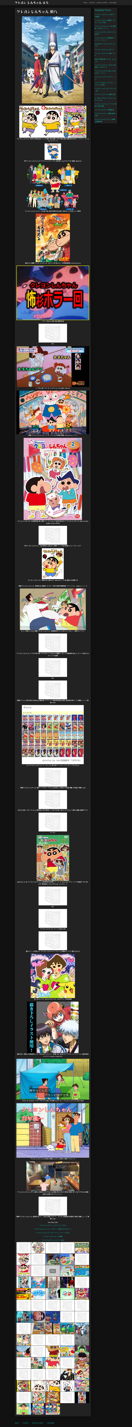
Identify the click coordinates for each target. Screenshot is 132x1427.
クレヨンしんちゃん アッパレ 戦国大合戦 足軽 (105, 105)
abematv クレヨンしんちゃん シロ (105, 45)
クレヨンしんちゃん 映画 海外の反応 (105, 114)
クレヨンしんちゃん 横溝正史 (104, 110)
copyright (113, 2)
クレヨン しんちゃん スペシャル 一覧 (105, 89)
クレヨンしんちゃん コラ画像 (52, 1236)
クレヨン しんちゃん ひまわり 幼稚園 (105, 15)
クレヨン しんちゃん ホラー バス (105, 78)
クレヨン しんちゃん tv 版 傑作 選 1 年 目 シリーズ (105, 27)
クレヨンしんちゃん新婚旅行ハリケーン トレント (105, 39)
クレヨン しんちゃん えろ (32, 2)
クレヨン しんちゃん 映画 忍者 (105, 94)
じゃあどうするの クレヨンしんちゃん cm (105, 99)
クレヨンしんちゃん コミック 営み (52, 1240)
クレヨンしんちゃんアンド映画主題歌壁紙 (105, 120)
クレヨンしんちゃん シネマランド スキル (52, 1225)
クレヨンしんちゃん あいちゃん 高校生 (105, 33)
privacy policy (102, 2)
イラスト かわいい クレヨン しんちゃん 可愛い (105, 84)
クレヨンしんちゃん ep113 (104, 50)
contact (92, 2)
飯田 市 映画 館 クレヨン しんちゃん (105, 60)
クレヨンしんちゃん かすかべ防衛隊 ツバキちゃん (105, 66)
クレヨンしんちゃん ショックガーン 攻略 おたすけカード (53, 1229)
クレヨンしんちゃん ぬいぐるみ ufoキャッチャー (105, 72)
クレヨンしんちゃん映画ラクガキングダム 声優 (105, 21)
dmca (85, 2)
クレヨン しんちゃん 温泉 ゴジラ (105, 54)
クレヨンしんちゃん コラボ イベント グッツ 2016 (53, 1233)
